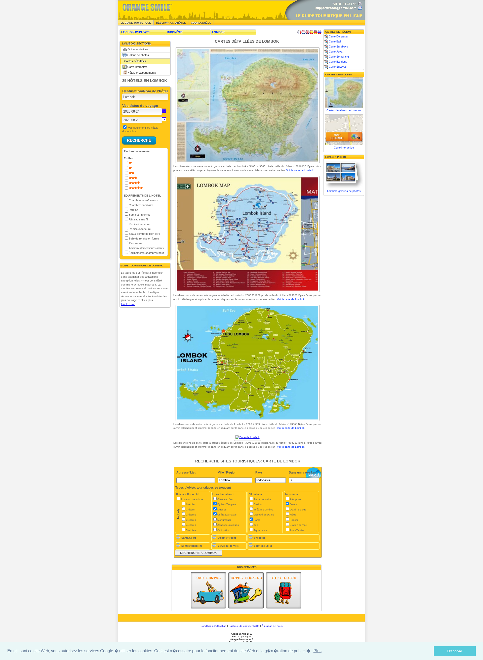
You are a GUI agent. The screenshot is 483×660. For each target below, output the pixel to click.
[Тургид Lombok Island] (319, 32)
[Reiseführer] (315, 32)
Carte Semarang (339, 56)
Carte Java (335, 51)
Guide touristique (138, 49)
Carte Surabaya (338, 46)
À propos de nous (272, 626)
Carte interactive (137, 66)
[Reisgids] (303, 32)
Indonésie (174, 32)
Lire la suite (128, 304)
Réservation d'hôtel (171, 22)
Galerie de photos (138, 55)
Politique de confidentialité (244, 626)
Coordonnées (201, 22)
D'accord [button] (454, 651)
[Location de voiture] (208, 590)
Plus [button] (317, 651)
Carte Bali (335, 41)
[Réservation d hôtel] (246, 590)
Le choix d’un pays (135, 32)
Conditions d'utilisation (213, 626)
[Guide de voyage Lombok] (299, 32)
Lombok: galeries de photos (344, 191)
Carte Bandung (338, 61)
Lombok (218, 32)
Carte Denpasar (338, 36)
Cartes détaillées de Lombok (344, 110)
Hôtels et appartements (142, 72)
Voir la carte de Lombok (300, 170)
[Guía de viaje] (311, 32)
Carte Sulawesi (338, 66)
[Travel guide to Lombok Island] (307, 32)
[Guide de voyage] (283, 590)
